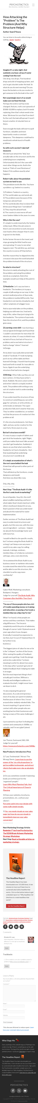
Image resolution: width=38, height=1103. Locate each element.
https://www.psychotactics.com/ (19, 961)
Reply (6, 948)
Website (5, 1015)
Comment (6, 984)
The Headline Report (11, 1057)
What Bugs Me (8, 1040)
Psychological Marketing (23, 918)
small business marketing (13, 921)
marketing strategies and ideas (20, 920)
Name (5, 1003)
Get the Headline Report (16, 906)
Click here (22, 1051)
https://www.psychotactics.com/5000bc (19, 746)
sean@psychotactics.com (16, 1096)
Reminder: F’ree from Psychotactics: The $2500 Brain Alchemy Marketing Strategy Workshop (18, 833)
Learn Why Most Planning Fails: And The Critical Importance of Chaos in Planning (17, 787)
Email (5, 1009)
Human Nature (9, 920)
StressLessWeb (22, 1101)
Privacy (27, 1096)
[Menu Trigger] (33, 4)
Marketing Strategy (13, 918)
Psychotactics (19, 4)
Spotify (17, 40)
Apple (11, 40)
